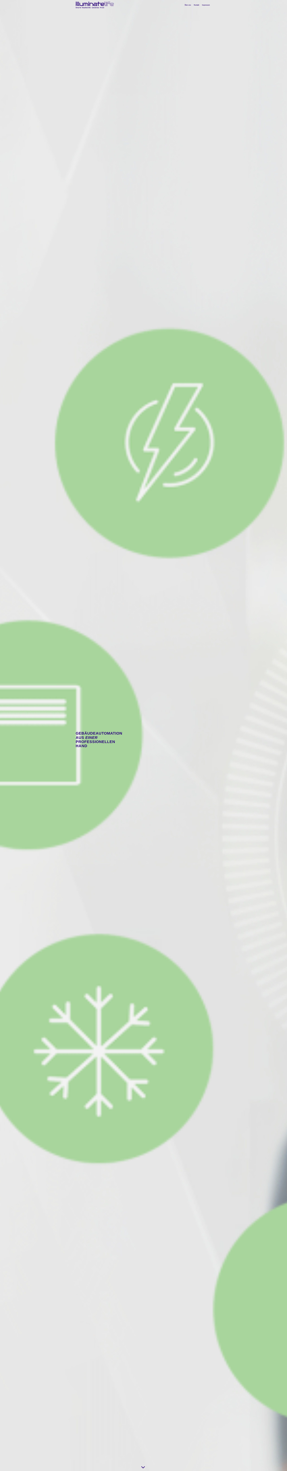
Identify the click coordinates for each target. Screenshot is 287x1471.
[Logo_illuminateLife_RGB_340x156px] (95, 5)
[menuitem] (187, 5)
